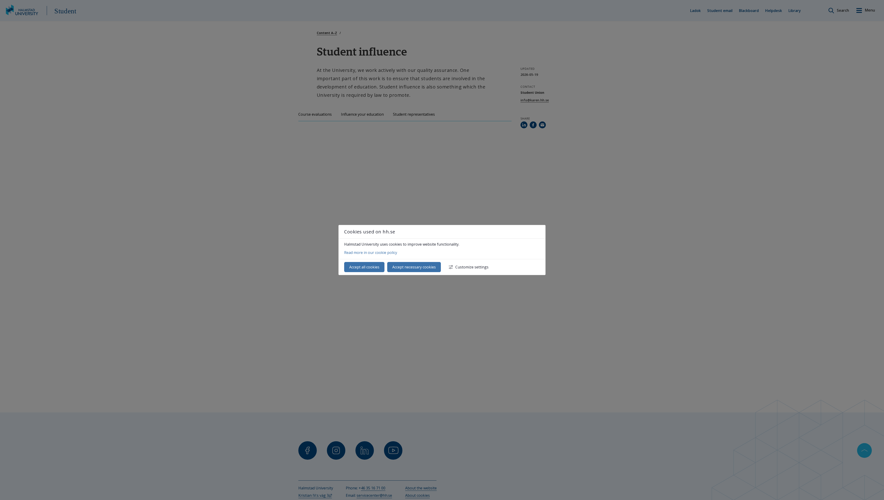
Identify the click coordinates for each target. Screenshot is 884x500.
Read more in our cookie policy (370, 252)
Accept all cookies (364, 267)
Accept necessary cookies (414, 267)
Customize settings (472, 267)
